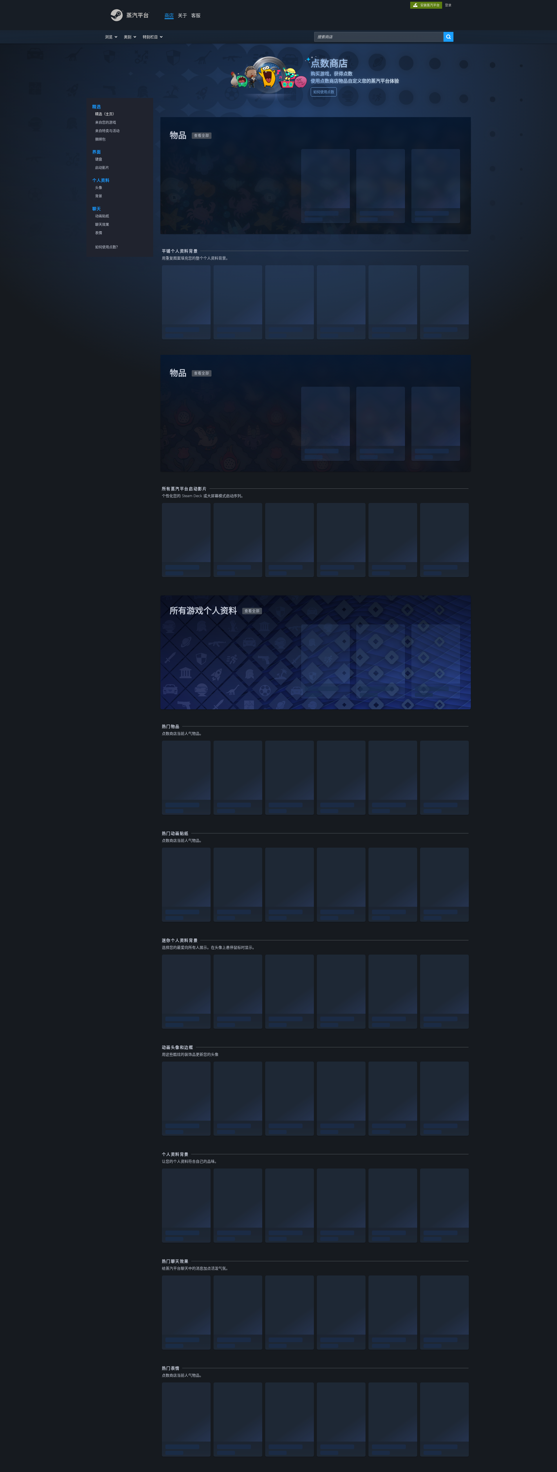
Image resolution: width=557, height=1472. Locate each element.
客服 (195, 15)
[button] (111, 36)
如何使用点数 (323, 92)
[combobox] (379, 37)
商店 (169, 15)
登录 (448, 5)
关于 (182, 15)
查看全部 (201, 135)
